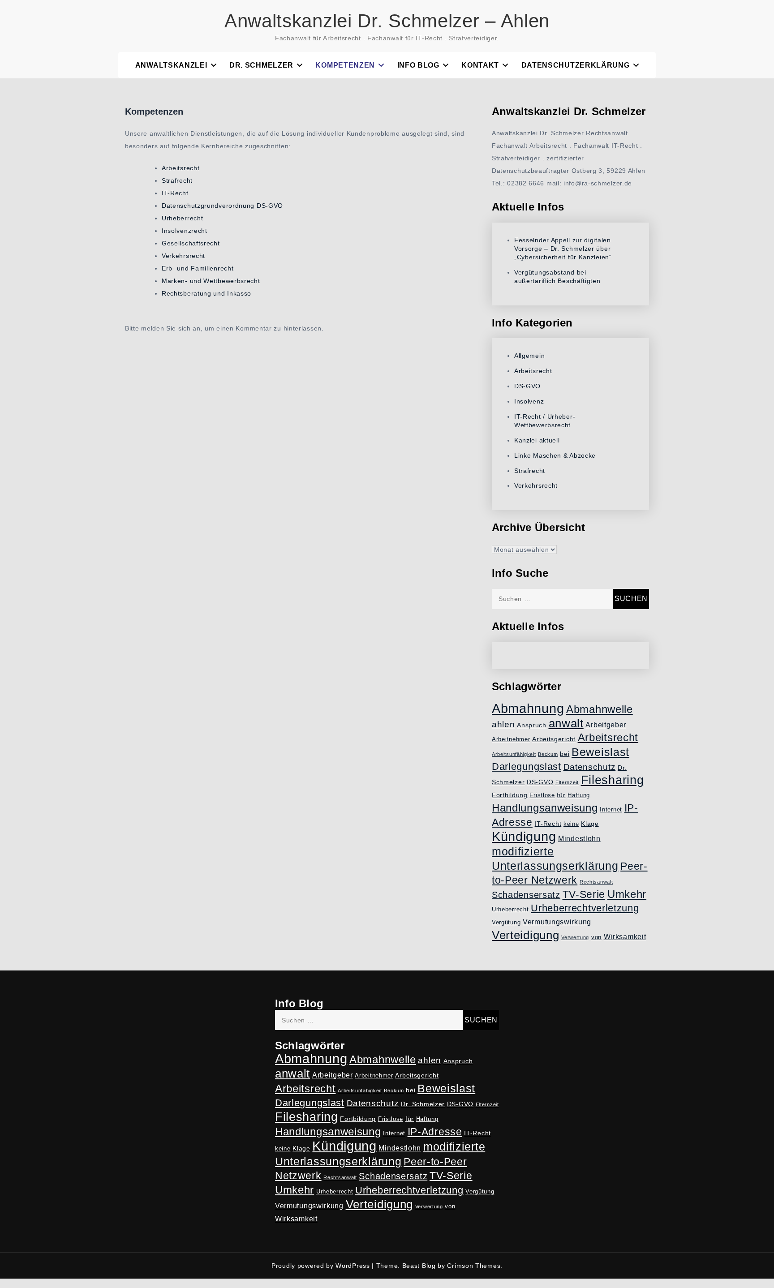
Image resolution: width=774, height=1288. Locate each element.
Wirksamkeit (625, 936)
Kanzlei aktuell (537, 440)
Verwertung (575, 937)
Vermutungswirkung (557, 922)
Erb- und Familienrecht (197, 268)
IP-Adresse (435, 1132)
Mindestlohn (579, 838)
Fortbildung (510, 795)
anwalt (566, 723)
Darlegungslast (526, 766)
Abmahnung (528, 708)
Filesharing (612, 780)
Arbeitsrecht (180, 168)
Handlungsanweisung (545, 808)
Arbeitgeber (605, 725)
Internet (611, 810)
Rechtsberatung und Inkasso (206, 293)
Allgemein (529, 355)
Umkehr (626, 894)
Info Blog (418, 65)
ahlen (503, 724)
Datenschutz (589, 767)
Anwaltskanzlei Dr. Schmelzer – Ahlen (387, 20)
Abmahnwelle (599, 709)
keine (571, 824)
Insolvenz (529, 401)
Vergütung (506, 922)
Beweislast (600, 752)
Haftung (579, 795)
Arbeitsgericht (554, 739)
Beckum (548, 754)
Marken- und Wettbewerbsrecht (211, 280)
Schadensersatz (526, 895)
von (596, 937)
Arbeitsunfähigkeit (514, 754)
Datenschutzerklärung (575, 65)
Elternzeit (567, 782)
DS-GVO (527, 386)
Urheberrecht (182, 218)
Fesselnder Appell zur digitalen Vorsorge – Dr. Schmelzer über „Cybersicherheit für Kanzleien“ (563, 248)
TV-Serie (584, 894)
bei (564, 753)
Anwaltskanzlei (171, 65)
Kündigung (524, 836)
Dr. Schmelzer (261, 65)
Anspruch (531, 725)
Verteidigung (525, 935)
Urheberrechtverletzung (585, 908)
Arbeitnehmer (511, 739)
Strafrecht (177, 180)
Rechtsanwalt (596, 881)
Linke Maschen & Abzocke (555, 455)
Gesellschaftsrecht (191, 243)
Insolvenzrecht (184, 230)
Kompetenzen (345, 65)
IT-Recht (175, 193)
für (561, 795)
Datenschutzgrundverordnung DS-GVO (222, 205)
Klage (590, 823)
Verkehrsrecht (183, 255)
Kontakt (480, 65)
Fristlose (542, 795)
